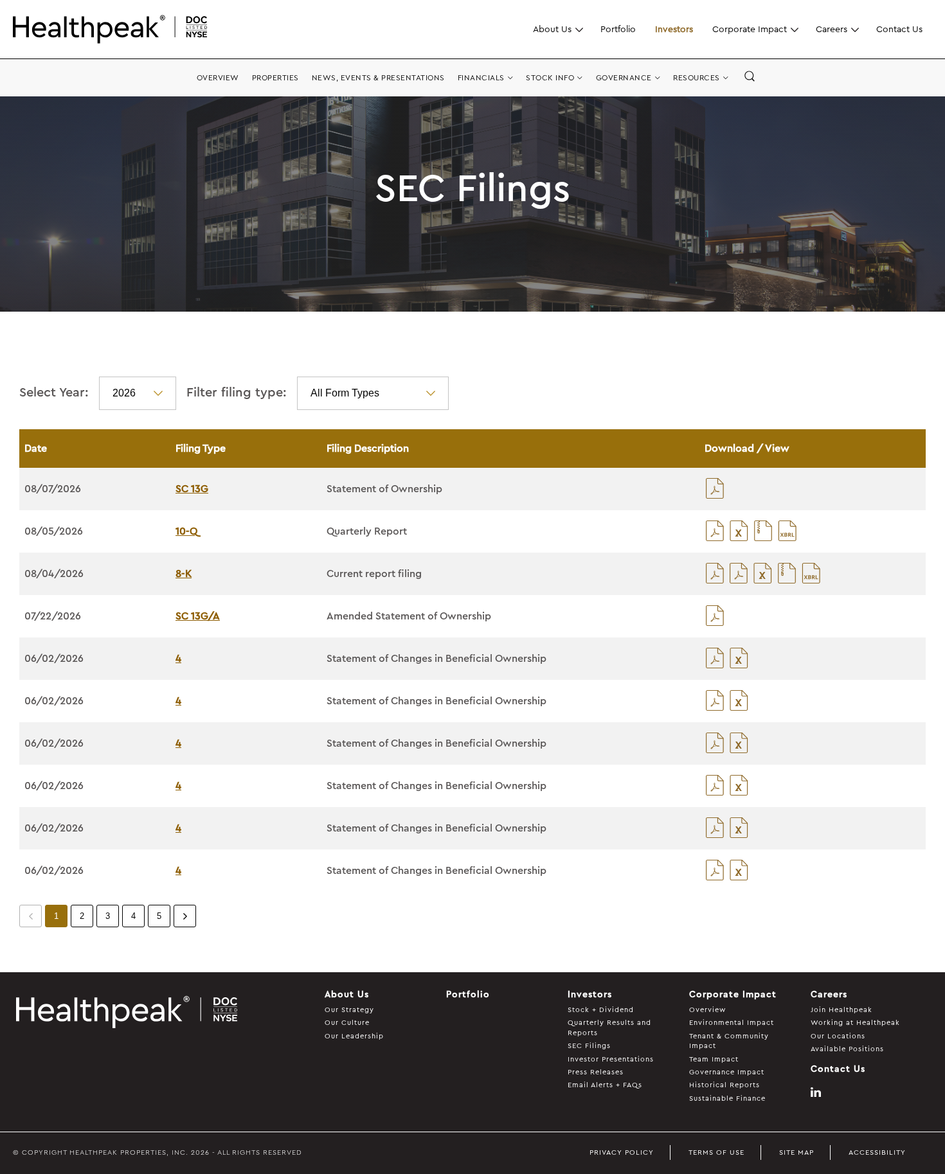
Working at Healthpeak (855, 1022)
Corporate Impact (749, 28)
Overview (707, 1010)
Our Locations (838, 1036)
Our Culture (347, 1022)
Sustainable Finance (727, 1098)
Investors (674, 28)
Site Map (796, 1152)
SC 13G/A (198, 616)
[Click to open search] (749, 77)
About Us (552, 28)
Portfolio (618, 28)
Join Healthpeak (841, 1010)
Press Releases (596, 1072)
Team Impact (714, 1059)
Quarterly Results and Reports (609, 1027)
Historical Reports (724, 1085)
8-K (184, 574)
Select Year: (54, 392)
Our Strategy (349, 1010)
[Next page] (185, 916)
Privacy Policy (622, 1152)
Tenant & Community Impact (729, 1041)
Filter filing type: (236, 392)
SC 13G (192, 489)
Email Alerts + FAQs (605, 1085)
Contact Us (899, 28)
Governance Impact (726, 1072)
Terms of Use (716, 1152)
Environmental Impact (731, 1022)
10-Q (186, 531)
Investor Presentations (611, 1059)
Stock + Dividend (601, 1010)
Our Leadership (354, 1036)
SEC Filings (589, 1046)
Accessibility (877, 1152)
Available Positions (847, 1049)
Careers (831, 28)
